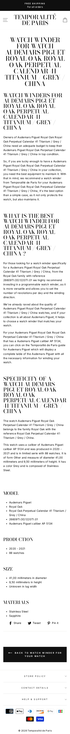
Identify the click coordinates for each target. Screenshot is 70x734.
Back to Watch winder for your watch (38, 654)
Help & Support (35, 699)
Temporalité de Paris (35, 20)
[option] (35, 5)
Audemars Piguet (19, 349)
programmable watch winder (40, 284)
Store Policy (35, 676)
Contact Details (35, 688)
